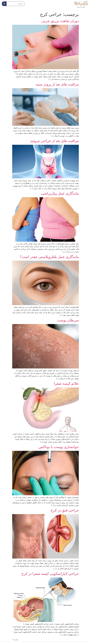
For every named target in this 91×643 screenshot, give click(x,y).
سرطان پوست (68, 320)
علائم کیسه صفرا (66, 383)
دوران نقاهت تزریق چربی (60, 21)
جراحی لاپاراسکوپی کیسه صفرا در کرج (50, 573)
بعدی (15, 639)
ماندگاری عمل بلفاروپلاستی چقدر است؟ (49, 257)
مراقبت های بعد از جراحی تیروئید (54, 141)
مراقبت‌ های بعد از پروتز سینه (57, 84)
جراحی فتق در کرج (65, 510)
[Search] (4, 4)
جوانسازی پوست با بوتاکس (59, 447)
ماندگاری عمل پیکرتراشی (60, 193)
